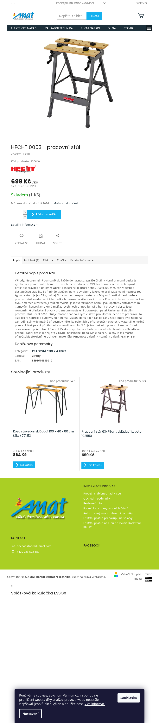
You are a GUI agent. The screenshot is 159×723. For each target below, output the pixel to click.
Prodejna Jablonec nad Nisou (75, 3)
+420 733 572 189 (28, 551)
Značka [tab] (61, 260)
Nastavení (30, 714)
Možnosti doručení (66, 203)
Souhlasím (128, 698)
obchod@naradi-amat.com (34, 546)
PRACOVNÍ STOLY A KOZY (49, 351)
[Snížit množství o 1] (25, 216)
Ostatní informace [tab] (81, 260)
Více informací (95, 704)
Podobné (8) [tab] (31, 260)
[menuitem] (24, 28)
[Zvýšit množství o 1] (25, 212)
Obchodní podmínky (96, 498)
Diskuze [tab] (48, 260)
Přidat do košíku (46, 214)
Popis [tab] (16, 260)
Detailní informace (23, 224)
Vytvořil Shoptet (131, 574)
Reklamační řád (93, 503)
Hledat (94, 16)
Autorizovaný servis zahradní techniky (108, 513)
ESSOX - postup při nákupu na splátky (107, 518)
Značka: (20, 154)
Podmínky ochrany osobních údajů (105, 508)
